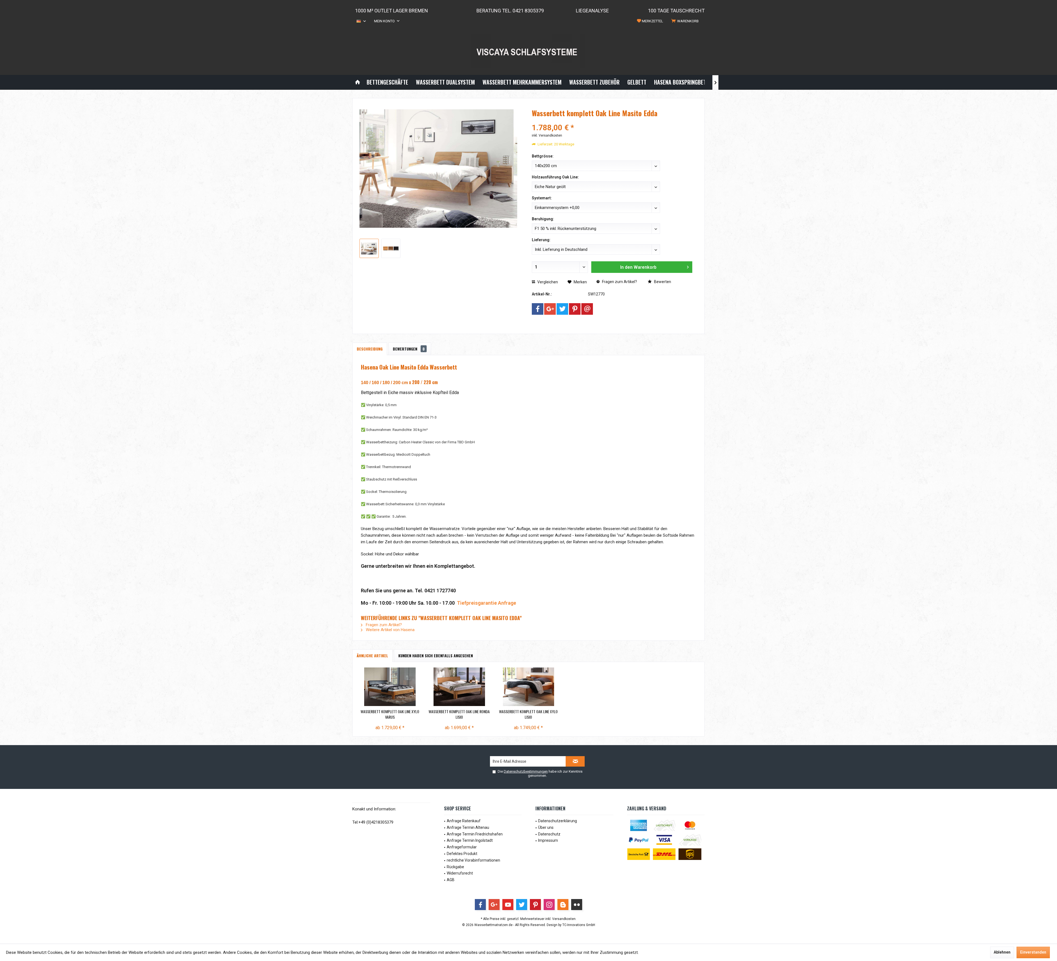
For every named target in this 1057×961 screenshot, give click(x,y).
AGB (450, 880)
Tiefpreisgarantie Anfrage (486, 603)
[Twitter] (562, 309)
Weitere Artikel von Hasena (390, 629)
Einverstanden (1033, 952)
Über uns (546, 827)
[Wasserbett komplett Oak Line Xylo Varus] (390, 686)
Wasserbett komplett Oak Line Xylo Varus (390, 714)
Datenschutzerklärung (557, 821)
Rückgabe (455, 867)
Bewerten (662, 281)
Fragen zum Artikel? (619, 281)
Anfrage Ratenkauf (464, 821)
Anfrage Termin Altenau (468, 827)
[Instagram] (549, 904)
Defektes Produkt (462, 853)
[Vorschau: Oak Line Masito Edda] (369, 248)
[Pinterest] (575, 309)
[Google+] (550, 309)
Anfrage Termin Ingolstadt (470, 840)
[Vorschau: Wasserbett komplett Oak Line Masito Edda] (391, 248)
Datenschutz (549, 834)
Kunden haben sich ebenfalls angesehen (435, 655)
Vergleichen (547, 282)
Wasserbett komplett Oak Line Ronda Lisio (459, 714)
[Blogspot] (562, 904)
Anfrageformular (462, 847)
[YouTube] (507, 904)
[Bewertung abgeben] (612, 120)
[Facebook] (537, 309)
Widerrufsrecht (460, 873)
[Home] (357, 82)
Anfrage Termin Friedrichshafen (475, 834)
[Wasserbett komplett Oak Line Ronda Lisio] (459, 686)
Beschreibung (370, 349)
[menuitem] (686, 21)
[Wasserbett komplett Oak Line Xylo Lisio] (528, 686)
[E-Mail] (587, 309)
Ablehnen (1002, 952)
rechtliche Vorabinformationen (473, 860)
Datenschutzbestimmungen (526, 771)
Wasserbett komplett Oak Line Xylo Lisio (528, 714)
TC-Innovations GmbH (578, 925)
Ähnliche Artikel (372, 655)
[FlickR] (576, 904)
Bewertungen (409, 349)
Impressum (548, 840)
